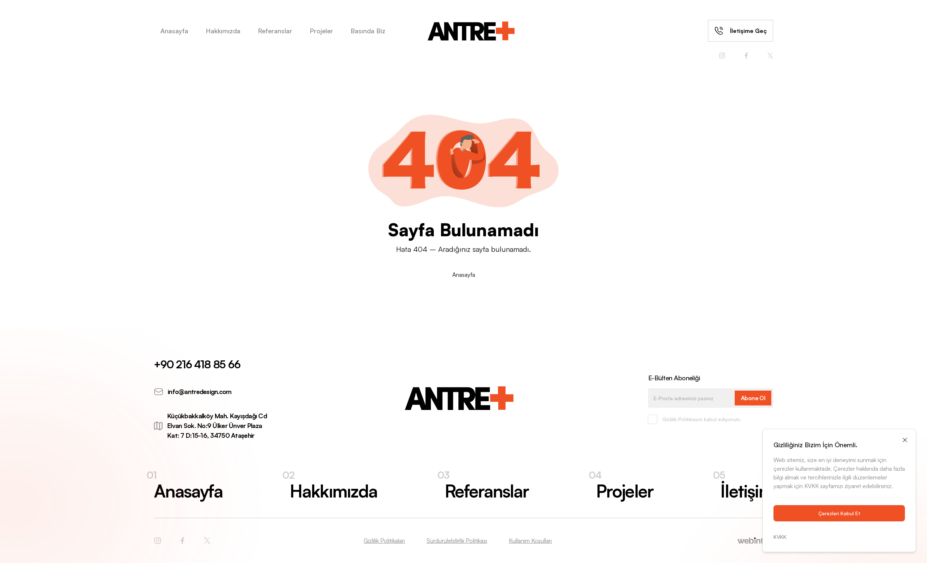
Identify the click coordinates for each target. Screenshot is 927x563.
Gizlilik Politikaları (384, 540)
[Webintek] (662, 540)
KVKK (780, 537)
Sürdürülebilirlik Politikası (457, 540)
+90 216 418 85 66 (197, 364)
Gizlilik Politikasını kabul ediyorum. (701, 419)
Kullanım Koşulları (530, 540)
